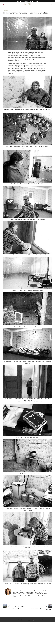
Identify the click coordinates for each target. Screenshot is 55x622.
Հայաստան (5, 10)
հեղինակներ (25, 1)
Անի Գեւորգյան (6, 14)
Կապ (37, 1)
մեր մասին (19, 1)
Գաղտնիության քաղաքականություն (28, 620)
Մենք (11, 10)
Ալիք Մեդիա (45, 619)
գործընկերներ (32, 1)
